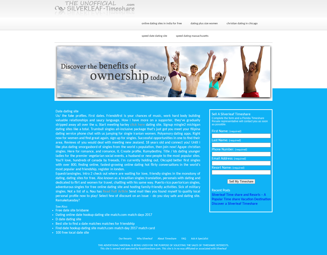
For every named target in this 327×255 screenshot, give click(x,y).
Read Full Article (115, 191)
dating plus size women (204, 23)
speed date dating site (154, 35)
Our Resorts (125, 238)
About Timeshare (167, 238)
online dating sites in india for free (162, 23)
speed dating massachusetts (192, 35)
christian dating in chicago (242, 23)
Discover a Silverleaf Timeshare (235, 204)
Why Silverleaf (145, 238)
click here (137, 125)
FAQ (184, 238)
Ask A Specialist (199, 238)
